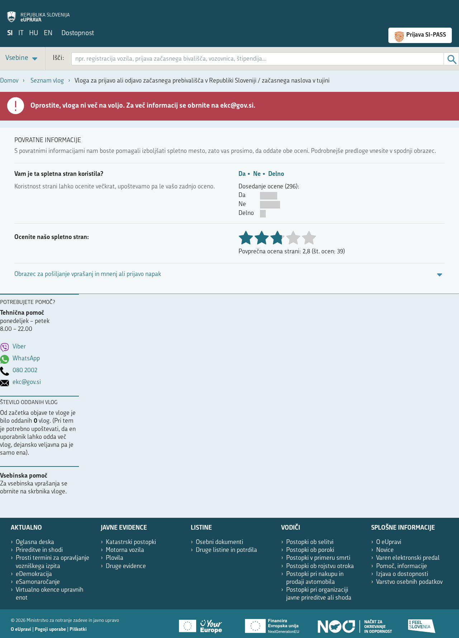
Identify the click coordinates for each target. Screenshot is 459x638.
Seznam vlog (47, 81)
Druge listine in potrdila (226, 550)
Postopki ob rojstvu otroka (320, 566)
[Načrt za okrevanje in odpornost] (354, 623)
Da (242, 174)
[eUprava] (38, 13)
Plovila (114, 558)
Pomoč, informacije (401, 566)
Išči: (58, 58)
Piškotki (78, 629)
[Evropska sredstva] (422, 623)
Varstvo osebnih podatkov (409, 582)
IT (21, 33)
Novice (385, 550)
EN (48, 33)
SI (10, 33)
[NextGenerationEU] (272, 623)
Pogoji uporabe (50, 629)
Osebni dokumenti (219, 542)
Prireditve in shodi (39, 550)
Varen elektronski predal (408, 558)
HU (33, 33)
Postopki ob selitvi (309, 542)
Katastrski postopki (131, 542)
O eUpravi (388, 542)
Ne (257, 174)
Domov (9, 81)
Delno (276, 174)
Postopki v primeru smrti (318, 558)
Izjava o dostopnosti (402, 574)
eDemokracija (34, 574)
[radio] (293, 238)
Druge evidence (126, 566)
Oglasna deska (35, 542)
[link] (22, 58)
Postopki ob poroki (310, 550)
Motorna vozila (125, 550)
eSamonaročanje (38, 582)
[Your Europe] (203, 623)
